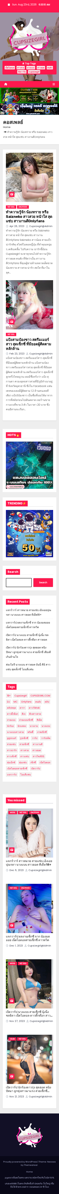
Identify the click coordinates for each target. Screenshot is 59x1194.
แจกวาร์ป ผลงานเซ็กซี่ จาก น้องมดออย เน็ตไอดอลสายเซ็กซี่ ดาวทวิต (28, 938)
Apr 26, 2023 (17, 226)
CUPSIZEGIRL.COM (40, 695)
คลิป (47, 701)
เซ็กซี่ (33, 762)
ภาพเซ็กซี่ (42, 732)
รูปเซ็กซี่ (24, 738)
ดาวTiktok (34, 707)
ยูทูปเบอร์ (11, 738)
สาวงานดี (37, 744)
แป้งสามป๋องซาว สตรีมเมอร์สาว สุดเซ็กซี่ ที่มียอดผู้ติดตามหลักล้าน (28, 344)
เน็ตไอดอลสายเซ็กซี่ (17, 768)
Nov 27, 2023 (18, 1021)
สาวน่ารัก (12, 750)
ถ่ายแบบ (11, 720)
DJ (8, 701)
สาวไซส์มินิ (38, 756)
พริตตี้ (30, 732)
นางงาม (34, 726)
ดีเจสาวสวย (35, 714)
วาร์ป (34, 738)
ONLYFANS (23, 207)
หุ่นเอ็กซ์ (11, 762)
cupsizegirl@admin (40, 226)
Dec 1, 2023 (17, 945)
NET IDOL (11, 207)
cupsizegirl (34, 71)
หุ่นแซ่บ (23, 762)
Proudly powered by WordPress (20, 1161)
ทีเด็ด (39, 720)
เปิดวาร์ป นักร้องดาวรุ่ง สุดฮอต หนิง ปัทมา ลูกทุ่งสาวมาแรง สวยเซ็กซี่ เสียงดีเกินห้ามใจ (28, 652)
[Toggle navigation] (54, 84)
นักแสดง (22, 726)
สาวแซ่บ (24, 756)
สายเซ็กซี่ (24, 744)
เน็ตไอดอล (9, 67)
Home (6, 127)
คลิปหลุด (11, 707)
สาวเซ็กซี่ (12, 756)
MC (15, 701)
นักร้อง (10, 726)
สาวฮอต (40, 67)
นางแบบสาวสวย (15, 732)
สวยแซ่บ (11, 744)
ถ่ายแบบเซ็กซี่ (26, 720)
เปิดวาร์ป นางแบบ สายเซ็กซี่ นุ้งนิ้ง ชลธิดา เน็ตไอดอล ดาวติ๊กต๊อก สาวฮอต (28, 1015)
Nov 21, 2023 (17, 1096)
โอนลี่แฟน (25, 774)
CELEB (12, 1039)
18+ (9, 695)
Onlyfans (26, 701)
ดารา (22, 707)
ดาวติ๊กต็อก (12, 714)
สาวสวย (20, 67)
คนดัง (49, 67)
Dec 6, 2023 (17, 870)
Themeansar (31, 1165)
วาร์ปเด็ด (45, 738)
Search (13, 572)
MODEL (12, 812)
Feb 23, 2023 (17, 353)
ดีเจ (23, 714)
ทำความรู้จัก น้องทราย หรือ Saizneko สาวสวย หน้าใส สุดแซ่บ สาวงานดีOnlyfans (29, 216)
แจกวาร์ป (12, 774)
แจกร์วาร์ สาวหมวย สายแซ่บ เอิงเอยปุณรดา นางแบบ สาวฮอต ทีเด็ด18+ (29, 863)
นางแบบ (30, 67)
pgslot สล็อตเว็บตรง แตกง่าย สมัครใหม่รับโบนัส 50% (29, 1177)
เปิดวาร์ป (22, 71)
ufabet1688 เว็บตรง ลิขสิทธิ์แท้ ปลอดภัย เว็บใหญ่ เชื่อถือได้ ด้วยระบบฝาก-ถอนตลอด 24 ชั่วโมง (29, 1185)
